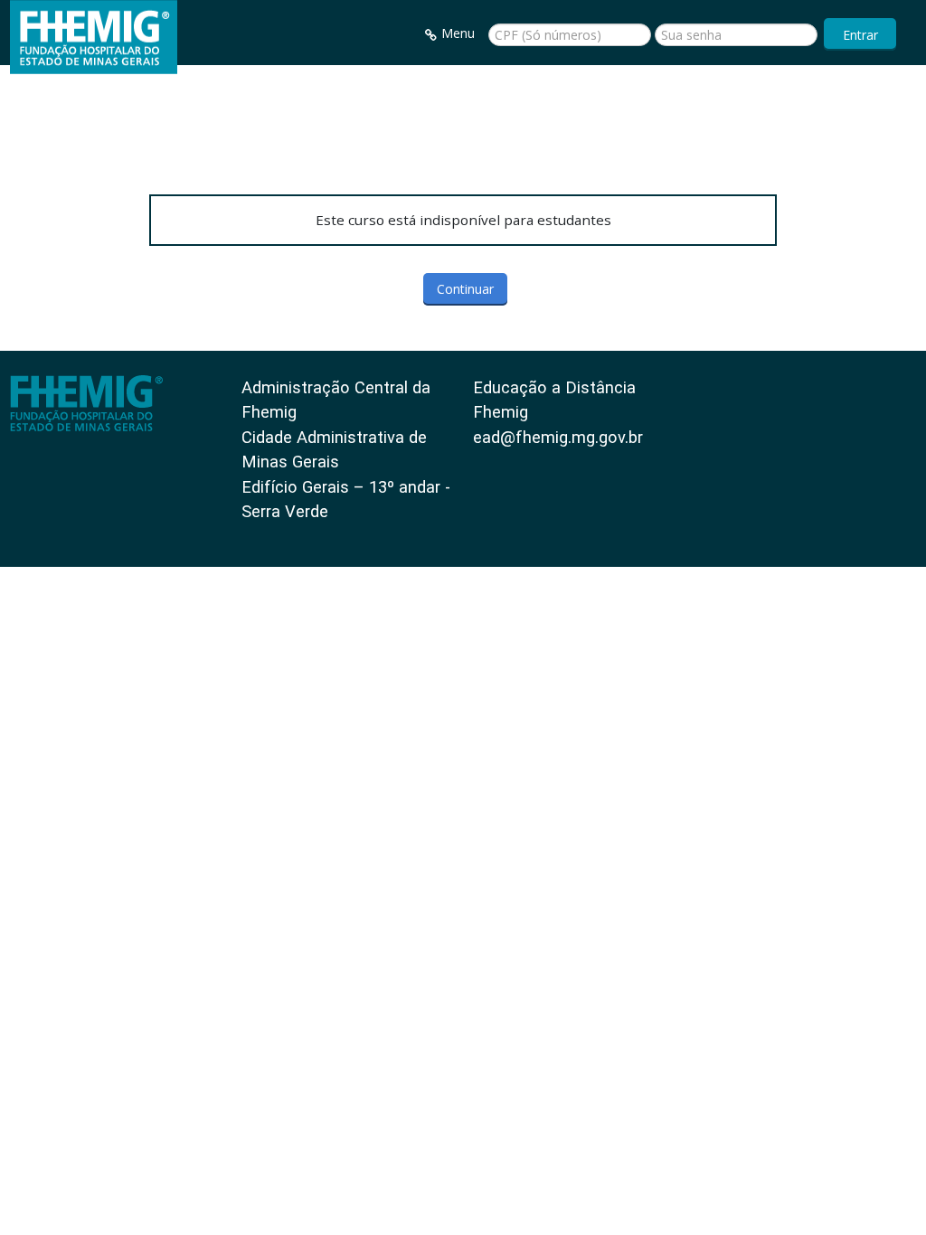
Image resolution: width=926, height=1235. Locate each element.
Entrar (860, 34)
